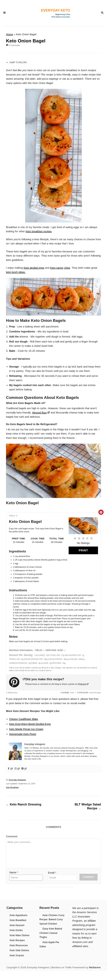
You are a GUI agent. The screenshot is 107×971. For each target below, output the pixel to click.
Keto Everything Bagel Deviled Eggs (30, 724)
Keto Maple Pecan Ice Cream (26, 729)
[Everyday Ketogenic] (53, 13)
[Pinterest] (24, 768)
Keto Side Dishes (19, 950)
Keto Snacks (17, 955)
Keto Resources (19, 945)
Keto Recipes (17, 940)
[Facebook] (10, 768)
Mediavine (95, 967)
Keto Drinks (16, 930)
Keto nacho (56, 267)
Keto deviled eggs (34, 267)
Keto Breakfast (12, 787)
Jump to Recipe (18, 62)
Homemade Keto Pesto (22, 734)
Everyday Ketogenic (17, 780)
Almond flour (39, 412)
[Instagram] (17, 768)
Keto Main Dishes (19, 935)
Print (83, 550)
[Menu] (4, 13)
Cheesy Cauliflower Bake (23, 719)
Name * (13, 872)
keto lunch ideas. (16, 272)
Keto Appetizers (18, 915)
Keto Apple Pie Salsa (49, 944)
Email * (52, 872)
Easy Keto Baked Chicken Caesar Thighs (50, 932)
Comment (11, 836)
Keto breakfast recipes (39, 231)
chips (67, 267)
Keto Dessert (17, 925)
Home (9, 34)
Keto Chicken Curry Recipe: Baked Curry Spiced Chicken (51, 919)
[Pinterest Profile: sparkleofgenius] (17, 682)
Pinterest (82, 684)
